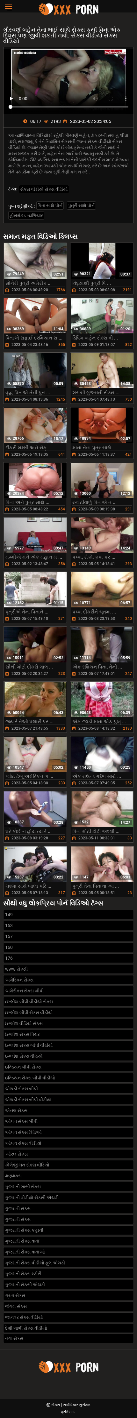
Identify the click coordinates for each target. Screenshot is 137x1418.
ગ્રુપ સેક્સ (15, 1295)
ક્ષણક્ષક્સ (13, 1175)
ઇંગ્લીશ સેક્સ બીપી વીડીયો (29, 1045)
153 (9, 925)
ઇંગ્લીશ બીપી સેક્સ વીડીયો (29, 1012)
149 (9, 914)
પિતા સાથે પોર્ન (50, 205)
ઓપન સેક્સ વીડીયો (23, 1143)
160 (9, 947)
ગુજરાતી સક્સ (18, 1208)
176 (9, 958)
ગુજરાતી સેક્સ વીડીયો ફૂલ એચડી (35, 1262)
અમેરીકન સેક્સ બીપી (24, 990)
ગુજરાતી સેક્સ (18, 1219)
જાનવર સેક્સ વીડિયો (24, 1317)
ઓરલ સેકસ (16, 1154)
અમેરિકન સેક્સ (19, 979)
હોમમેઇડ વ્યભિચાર (26, 215)
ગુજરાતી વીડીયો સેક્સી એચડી (32, 1197)
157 (9, 936)
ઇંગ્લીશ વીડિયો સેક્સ (24, 1023)
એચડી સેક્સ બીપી (21, 1088)
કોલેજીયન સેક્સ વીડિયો (27, 1164)
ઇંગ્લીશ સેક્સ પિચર (22, 1034)
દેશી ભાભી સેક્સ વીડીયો (26, 1328)
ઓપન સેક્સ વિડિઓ (23, 1132)
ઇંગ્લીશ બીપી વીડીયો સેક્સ (29, 1001)
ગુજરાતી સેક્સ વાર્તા (22, 1241)
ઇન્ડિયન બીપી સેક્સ (23, 1067)
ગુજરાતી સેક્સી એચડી (25, 1284)
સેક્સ (56, 1405)
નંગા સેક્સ (14, 1338)
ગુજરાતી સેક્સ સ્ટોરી (23, 1273)
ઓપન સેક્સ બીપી (21, 1121)
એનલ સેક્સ (16, 1110)
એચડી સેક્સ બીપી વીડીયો (28, 1099)
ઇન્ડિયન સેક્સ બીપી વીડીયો (30, 1077)
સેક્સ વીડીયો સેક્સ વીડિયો (44, 189)
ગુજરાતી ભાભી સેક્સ (23, 1186)
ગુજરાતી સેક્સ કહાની (24, 1230)
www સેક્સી (16, 969)
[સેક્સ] (68, 14)
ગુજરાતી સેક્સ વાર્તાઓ (25, 1251)
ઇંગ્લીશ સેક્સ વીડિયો (24, 1056)
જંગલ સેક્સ (16, 1306)
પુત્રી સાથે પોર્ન (81, 205)
